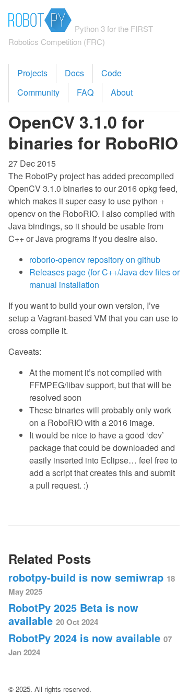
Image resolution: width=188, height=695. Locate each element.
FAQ (85, 92)
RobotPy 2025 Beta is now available (73, 614)
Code (111, 73)
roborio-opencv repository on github (94, 259)
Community (38, 92)
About (122, 92)
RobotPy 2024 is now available (90, 644)
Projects (32, 73)
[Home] (40, 27)
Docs (74, 73)
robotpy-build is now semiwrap (91, 583)
